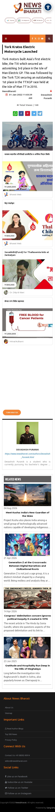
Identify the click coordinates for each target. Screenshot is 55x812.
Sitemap (8, 713)
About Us (9, 707)
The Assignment (25, 20)
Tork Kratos (12, 412)
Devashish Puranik (27, 449)
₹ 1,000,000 (10, 187)
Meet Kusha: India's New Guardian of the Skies (27, 514)
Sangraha (51, 807)
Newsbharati (21, 802)
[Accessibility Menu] (48, 7)
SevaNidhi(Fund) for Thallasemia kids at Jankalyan (27, 253)
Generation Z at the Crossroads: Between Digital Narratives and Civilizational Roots (28, 565)
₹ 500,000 (9, 236)
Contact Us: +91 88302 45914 (17, 755)
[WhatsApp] (15, 113)
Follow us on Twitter (17, 787)
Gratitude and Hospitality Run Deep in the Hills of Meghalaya (27, 667)
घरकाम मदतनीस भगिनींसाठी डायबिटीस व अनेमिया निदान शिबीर (27, 154)
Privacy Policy (11, 740)
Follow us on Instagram (19, 793)
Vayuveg (12, 20)
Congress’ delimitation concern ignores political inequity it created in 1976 (27, 617)
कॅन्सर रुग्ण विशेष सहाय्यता (14, 301)
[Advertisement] (27, 377)
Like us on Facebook (16, 776)
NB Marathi (40, 20)
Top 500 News (11, 734)
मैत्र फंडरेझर (9, 203)
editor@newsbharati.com (16, 761)
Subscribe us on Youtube (19, 782)
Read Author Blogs (15, 728)
